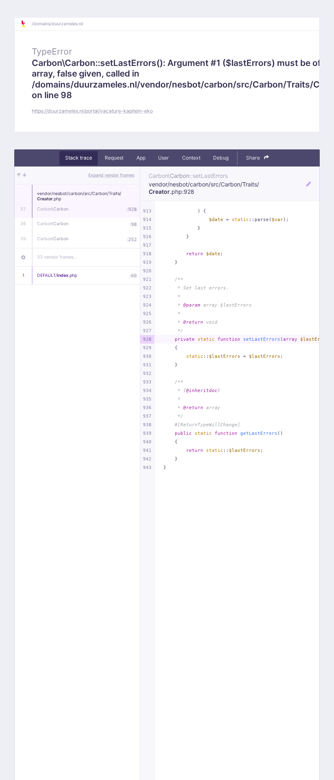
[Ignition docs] (26, 24)
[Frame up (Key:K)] (19, 175)
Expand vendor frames (111, 175)
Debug (221, 158)
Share (253, 158)
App (140, 158)
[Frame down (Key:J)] (24, 175)
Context (191, 158)
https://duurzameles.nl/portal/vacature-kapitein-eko (92, 111)
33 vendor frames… (57, 257)
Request (114, 158)
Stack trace (78, 158)
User (163, 158)
